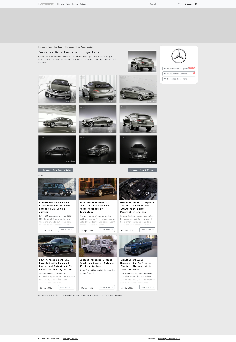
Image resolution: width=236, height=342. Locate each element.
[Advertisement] (118, 25)
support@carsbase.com (169, 338)
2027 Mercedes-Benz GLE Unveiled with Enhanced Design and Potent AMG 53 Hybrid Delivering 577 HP (55, 264)
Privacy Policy (70, 338)
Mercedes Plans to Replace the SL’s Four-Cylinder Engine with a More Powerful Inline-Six (137, 207)
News (68, 4)
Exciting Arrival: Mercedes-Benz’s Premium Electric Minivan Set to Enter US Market (135, 264)
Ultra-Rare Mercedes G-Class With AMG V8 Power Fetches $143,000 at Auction (54, 207)
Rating (83, 4)
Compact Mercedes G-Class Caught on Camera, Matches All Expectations (97, 263)
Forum (75, 4)
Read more (65, 230)
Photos (60, 4)
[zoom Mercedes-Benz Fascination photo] (154, 70)
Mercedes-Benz (55, 47)
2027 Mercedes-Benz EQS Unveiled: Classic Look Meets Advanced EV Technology (95, 207)
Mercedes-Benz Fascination (79, 47)
